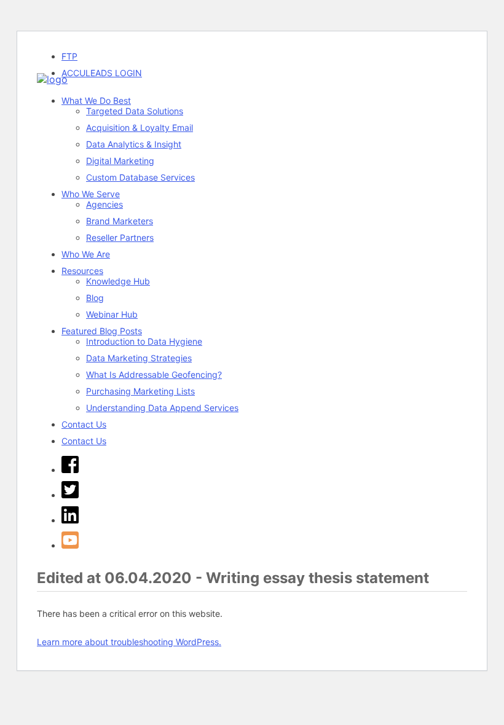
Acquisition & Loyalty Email (139, 127)
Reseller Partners (120, 237)
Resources (82, 270)
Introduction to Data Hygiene (144, 341)
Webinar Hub (112, 314)
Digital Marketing (120, 160)
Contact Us (83, 424)
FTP (69, 56)
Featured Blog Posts (101, 331)
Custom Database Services (140, 177)
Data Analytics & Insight (133, 144)
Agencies (104, 204)
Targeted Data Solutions (134, 111)
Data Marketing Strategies (139, 358)
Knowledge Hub (118, 281)
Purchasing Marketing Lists (140, 391)
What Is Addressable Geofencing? (154, 374)
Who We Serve (90, 194)
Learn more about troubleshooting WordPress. (129, 642)
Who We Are (85, 254)
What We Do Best (96, 100)
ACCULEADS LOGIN (101, 73)
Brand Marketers (119, 221)
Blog (95, 297)
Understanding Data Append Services (162, 407)
